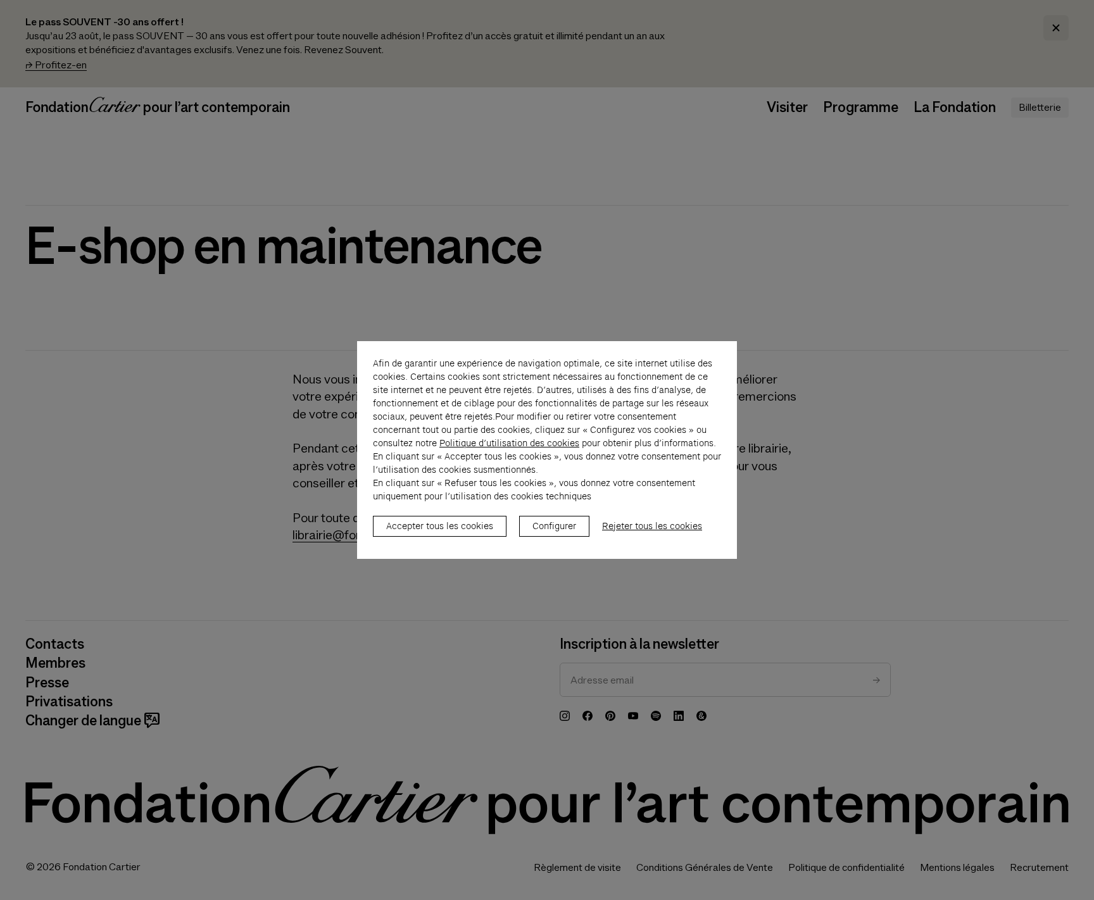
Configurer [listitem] (554, 526)
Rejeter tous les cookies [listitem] (652, 526)
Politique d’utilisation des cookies (509, 443)
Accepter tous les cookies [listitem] (439, 526)
